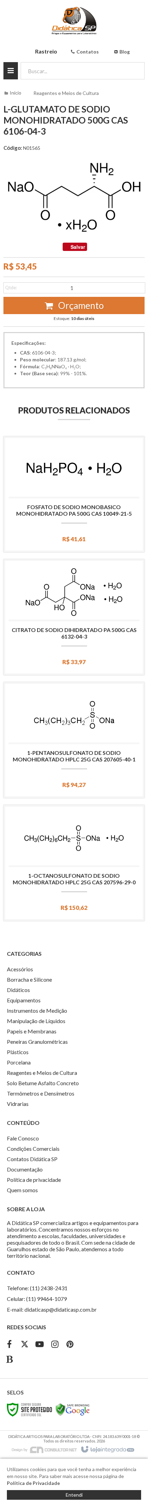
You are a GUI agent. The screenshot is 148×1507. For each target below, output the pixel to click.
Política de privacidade (34, 1179)
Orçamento (80, 305)
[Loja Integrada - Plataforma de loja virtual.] (107, 1449)
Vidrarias (18, 1103)
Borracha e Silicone (29, 979)
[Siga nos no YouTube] (39, 1345)
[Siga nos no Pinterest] (70, 1345)
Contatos (87, 52)
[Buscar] (134, 70)
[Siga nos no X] (24, 1345)
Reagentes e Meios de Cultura (66, 93)
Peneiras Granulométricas (37, 1041)
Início (15, 93)
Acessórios (20, 969)
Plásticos (18, 1052)
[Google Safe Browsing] (72, 1409)
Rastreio (46, 51)
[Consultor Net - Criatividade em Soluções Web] (44, 1449)
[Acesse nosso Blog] (9, 1360)
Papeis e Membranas (31, 1031)
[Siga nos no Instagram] (55, 1345)
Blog (124, 52)
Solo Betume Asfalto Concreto (43, 1083)
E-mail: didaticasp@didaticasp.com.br (52, 1309)
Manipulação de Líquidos (36, 1021)
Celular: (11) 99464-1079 (37, 1298)
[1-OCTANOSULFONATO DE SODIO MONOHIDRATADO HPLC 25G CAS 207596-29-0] (74, 863)
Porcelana (19, 1062)
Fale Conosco (23, 1138)
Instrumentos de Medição (37, 1010)
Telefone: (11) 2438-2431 (37, 1288)
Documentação (25, 1169)
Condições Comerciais (33, 1148)
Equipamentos (24, 1000)
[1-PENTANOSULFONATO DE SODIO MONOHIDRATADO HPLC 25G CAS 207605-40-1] (74, 740)
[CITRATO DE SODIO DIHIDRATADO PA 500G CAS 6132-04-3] (74, 617)
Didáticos (18, 989)
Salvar (78, 246)
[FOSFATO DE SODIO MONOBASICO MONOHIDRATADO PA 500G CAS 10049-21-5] (74, 494)
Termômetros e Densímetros (40, 1093)
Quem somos (22, 1190)
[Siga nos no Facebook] (9, 1345)
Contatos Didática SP (32, 1159)
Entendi (74, 1495)
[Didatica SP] (74, 21)
